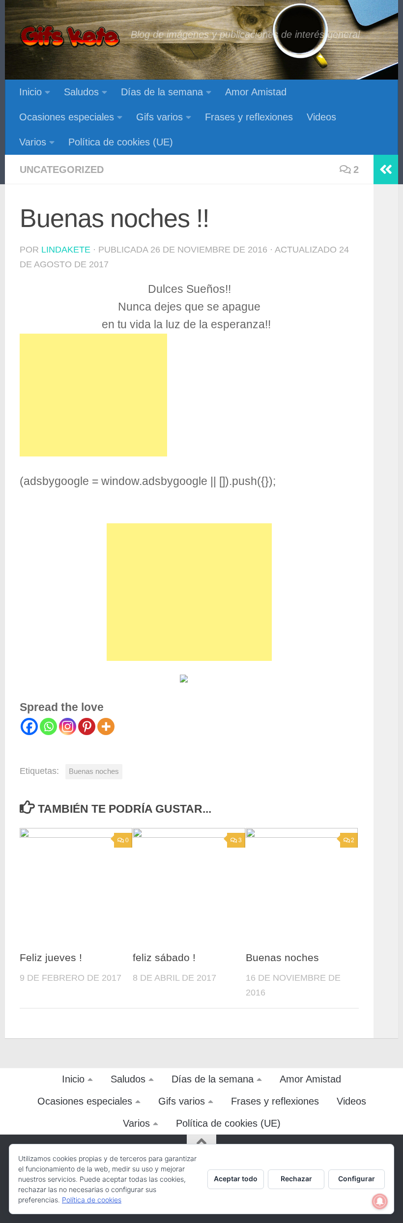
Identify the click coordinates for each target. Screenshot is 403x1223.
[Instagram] (67, 726)
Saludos (81, 91)
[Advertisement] (93, 395)
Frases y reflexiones (249, 117)
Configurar (356, 1178)
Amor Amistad (256, 91)
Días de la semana (162, 91)
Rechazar (296, 1178)
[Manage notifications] (380, 1201)
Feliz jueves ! (51, 958)
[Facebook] (29, 726)
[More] (106, 726)
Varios (32, 142)
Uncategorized (62, 169)
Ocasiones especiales (66, 117)
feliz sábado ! (164, 958)
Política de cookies (91, 1199)
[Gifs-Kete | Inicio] (70, 37)
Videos (321, 117)
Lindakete (65, 250)
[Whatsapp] (48, 726)
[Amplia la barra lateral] (386, 169)
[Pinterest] (86, 726)
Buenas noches (94, 771)
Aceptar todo (236, 1178)
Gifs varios (159, 117)
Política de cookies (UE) (120, 142)
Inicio (30, 91)
